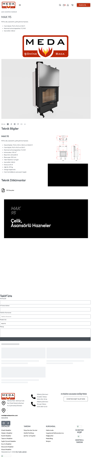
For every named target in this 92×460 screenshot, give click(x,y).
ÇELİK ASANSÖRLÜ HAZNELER (9, 12)
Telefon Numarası (5, 312)
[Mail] (21, 124)
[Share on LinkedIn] (14, 124)
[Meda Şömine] (45, 46)
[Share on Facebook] (11, 124)
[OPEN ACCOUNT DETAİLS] (68, 5)
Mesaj (2, 327)
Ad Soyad (3, 298)
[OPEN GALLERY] (46, 89)
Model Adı (3, 319)
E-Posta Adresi (4, 305)
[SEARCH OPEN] (60, 5)
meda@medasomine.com (9, 415)
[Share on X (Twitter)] (8, 124)
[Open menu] (20, 5)
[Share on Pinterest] (18, 124)
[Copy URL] (25, 124)
